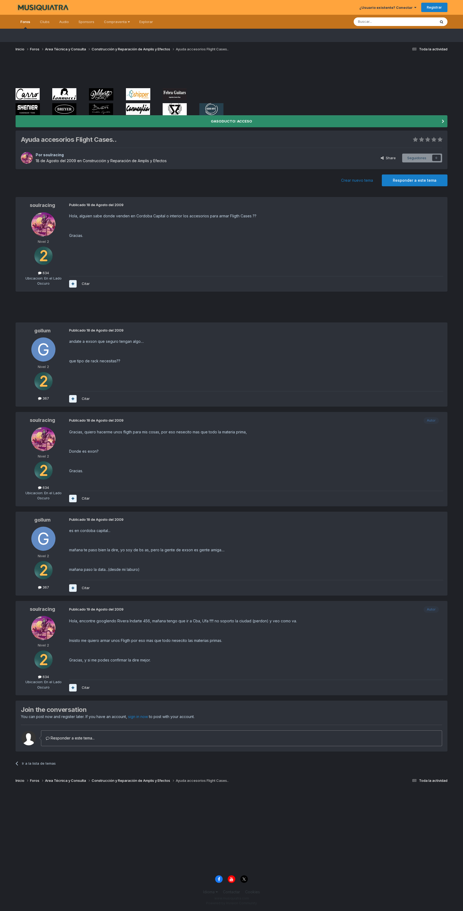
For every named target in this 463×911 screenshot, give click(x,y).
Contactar (231, 892)
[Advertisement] (113, 72)
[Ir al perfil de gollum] (43, 349)
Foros (25, 22)
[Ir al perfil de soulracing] (27, 158)
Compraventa (116, 22)
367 (45, 398)
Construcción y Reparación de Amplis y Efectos (125, 160)
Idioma (209, 892)
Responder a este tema (414, 180)
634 (45, 273)
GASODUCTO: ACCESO (231, 121)
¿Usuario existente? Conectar (386, 7)
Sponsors (86, 22)
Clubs (45, 22)
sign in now (138, 716)
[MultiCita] (73, 284)
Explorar (146, 22)
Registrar (434, 7)
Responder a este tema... (72, 738)
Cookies (252, 892)
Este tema (420, 22)
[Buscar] (441, 21)
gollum (42, 330)
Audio (64, 22)
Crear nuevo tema (357, 180)
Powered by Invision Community (231, 903)
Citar (86, 283)
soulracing (53, 155)
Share (390, 158)
